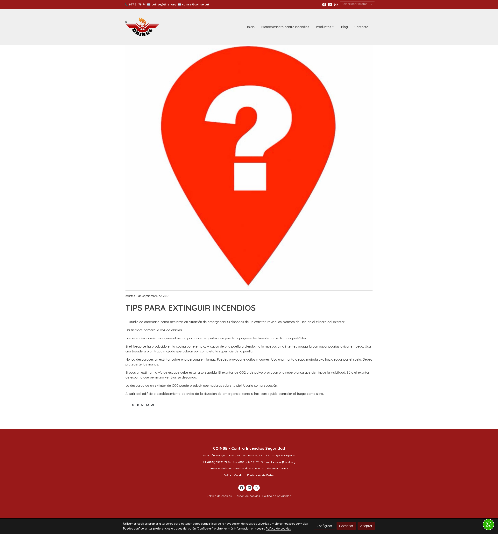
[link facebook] (324, 4)
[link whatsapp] (336, 4)
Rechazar (346, 526)
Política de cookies (219, 496)
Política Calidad (234, 475)
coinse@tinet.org (164, 4)
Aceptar (366, 526)
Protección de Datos (260, 475)
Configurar (324, 526)
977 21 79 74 (137, 4)
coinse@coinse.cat (195, 4)
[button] (325, 27)
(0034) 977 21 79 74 (219, 462)
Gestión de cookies (247, 496)
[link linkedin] (330, 4)
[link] (142, 27)
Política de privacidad (276, 496)
